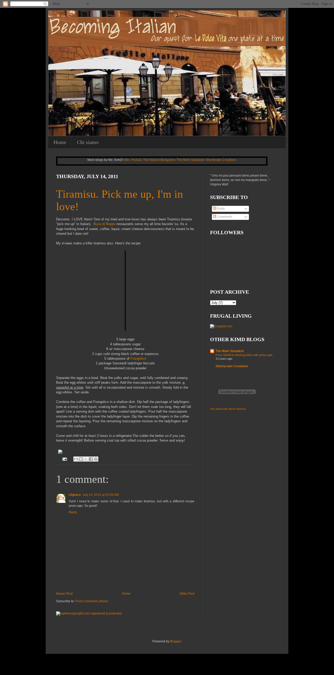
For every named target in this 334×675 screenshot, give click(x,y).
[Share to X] (85, 459)
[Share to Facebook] (90, 459)
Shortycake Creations (221, 160)
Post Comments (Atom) (91, 601)
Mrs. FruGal (133, 160)
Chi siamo (88, 142)
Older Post (187, 593)
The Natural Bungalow (159, 160)
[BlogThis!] (81, 459)
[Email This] (76, 459)
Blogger (175, 641)
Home (59, 142)
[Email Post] (64, 458)
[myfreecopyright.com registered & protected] (89, 613)
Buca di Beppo (104, 224)
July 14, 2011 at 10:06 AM (100, 495)
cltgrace (75, 495)
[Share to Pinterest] (95, 459)
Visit (228, 408)
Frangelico (138, 358)
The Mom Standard (190, 160)
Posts (220, 208)
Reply (73, 512)
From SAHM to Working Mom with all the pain (244, 355)
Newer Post (64, 593)
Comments (224, 217)
